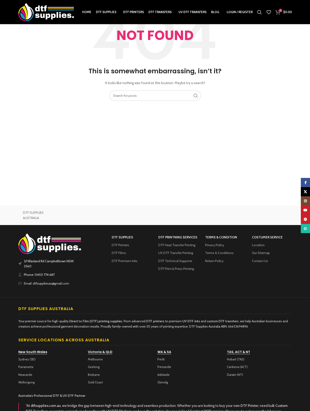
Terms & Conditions (219, 253)
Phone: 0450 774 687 (39, 275)
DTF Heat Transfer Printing (176, 245)
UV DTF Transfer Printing (175, 253)
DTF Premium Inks (124, 261)
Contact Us (260, 261)
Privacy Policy (214, 245)
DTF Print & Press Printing (176, 269)
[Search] (259, 12)
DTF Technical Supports (175, 261)
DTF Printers (120, 245)
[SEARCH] (195, 95)
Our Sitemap (261, 253)
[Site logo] (46, 12)
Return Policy (214, 261)
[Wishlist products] (268, 12)
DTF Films (119, 253)
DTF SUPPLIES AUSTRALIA (33, 215)
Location (258, 245)
